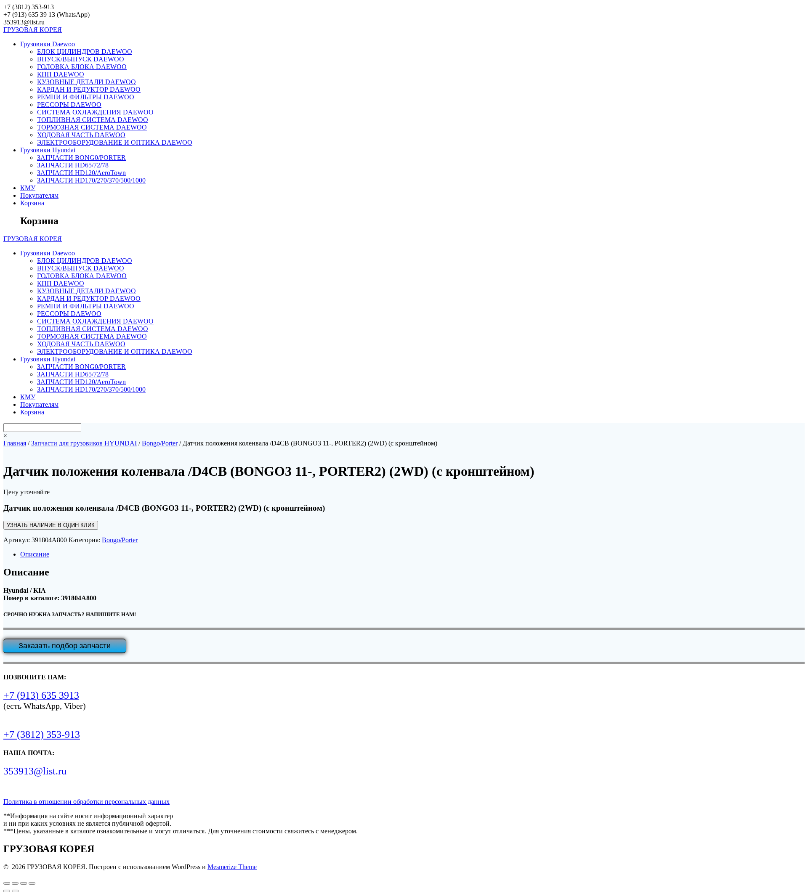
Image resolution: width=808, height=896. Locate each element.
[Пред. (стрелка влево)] (6, 891)
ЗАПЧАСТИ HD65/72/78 (73, 165)
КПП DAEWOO (60, 74)
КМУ (27, 187)
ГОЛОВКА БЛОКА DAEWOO (82, 66)
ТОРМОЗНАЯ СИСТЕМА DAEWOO (92, 127)
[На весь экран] (15, 883)
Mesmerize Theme (232, 866)
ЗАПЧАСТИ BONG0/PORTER (81, 157)
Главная (14, 443)
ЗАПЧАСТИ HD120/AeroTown (81, 172)
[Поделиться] (23, 883)
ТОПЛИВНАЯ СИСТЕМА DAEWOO (92, 119)
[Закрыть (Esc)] (32, 883)
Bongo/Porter (160, 443)
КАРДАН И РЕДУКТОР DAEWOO (89, 89)
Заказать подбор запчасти (65, 646)
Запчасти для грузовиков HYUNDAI (84, 443)
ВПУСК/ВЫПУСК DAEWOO (80, 59)
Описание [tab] (34, 554)
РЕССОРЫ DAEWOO (69, 104)
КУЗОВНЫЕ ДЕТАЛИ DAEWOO (86, 81)
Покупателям (39, 195)
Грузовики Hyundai (47, 150)
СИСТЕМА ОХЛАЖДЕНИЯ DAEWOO (95, 112)
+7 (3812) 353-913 (41, 734)
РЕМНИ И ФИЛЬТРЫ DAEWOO (85, 97)
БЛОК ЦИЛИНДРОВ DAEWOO (84, 51)
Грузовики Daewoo (47, 44)
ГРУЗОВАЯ (32, 29)
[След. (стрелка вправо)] (15, 891)
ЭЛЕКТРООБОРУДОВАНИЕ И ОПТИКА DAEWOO (114, 142)
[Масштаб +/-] (6, 883)
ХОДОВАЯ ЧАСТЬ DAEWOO (81, 134)
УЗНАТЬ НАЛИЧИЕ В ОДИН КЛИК (51, 525)
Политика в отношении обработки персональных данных (86, 801)
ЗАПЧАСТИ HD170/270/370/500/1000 (91, 180)
